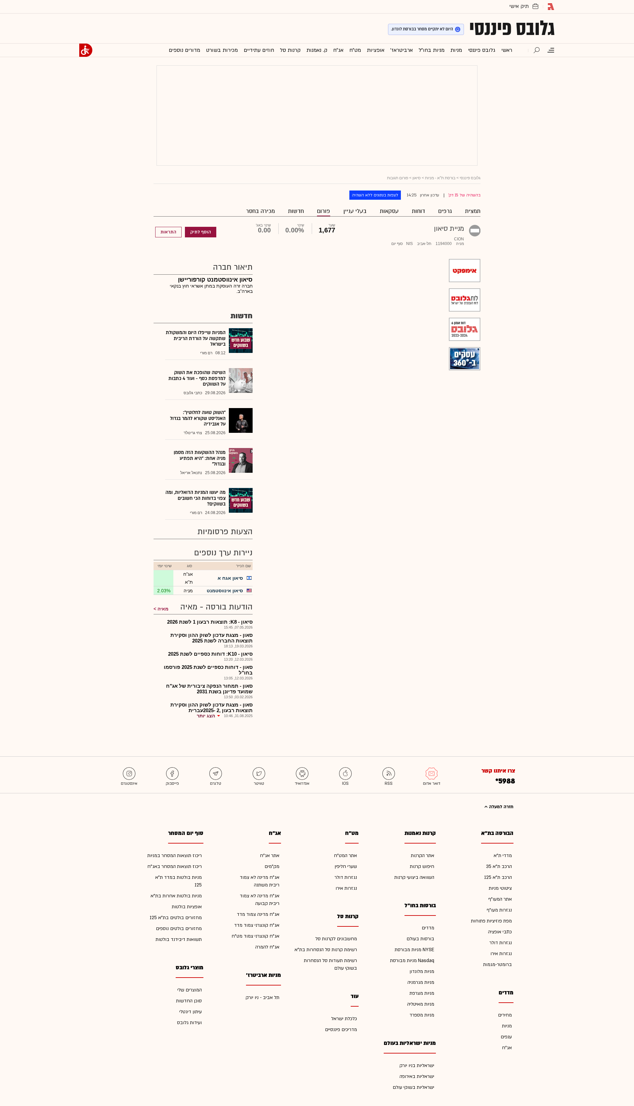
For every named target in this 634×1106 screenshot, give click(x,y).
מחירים (505, 1015)
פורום (323, 211)
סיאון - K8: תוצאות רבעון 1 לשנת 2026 (210, 622)
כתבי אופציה (500, 932)
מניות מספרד (421, 1015)
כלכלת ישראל (344, 1019)
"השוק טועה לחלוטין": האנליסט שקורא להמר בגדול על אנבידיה (198, 418)
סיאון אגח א (230, 578)
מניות (507, 1026)
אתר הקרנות (422, 855)
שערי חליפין (346, 866)
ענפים (506, 1037)
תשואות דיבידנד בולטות (179, 939)
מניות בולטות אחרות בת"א (176, 896)
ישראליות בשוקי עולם (413, 1087)
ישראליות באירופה (417, 1076)
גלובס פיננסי (512, 28)
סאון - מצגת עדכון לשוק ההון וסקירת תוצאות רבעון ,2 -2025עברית (211, 707)
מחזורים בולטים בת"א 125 (176, 918)
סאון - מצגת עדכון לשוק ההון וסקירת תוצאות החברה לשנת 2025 (211, 637)
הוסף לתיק (200, 232)
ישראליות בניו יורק (417, 1065)
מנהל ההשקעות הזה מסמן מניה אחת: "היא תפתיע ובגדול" (200, 458)
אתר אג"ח (269, 855)
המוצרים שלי (189, 990)
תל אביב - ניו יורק (262, 997)
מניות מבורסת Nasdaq (412, 960)
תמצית (472, 211)
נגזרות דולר (500, 943)
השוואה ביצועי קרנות (414, 877)
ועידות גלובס (189, 1023)
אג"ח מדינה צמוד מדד (258, 914)
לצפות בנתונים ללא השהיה (375, 195)
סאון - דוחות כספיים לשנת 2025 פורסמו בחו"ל (208, 669)
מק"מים (271, 866)
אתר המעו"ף (500, 899)
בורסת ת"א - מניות (440, 178)
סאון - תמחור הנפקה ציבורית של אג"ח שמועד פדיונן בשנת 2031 (209, 688)
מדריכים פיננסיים (341, 1029)
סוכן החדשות (189, 1001)
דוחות (418, 211)
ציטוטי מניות (500, 888)
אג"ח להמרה (267, 947)
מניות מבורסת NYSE (414, 950)
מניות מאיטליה (420, 1004)
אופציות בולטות (187, 907)
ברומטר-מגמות (497, 964)
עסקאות (389, 211)
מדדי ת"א (503, 855)
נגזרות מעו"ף (499, 910)
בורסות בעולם (420, 939)
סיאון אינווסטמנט (225, 590)
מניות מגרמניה (420, 982)
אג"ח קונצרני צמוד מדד (256, 925)
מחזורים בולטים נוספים (179, 928)
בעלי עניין (355, 211)
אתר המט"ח (345, 855)
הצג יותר (206, 715)
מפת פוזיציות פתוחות (491, 921)
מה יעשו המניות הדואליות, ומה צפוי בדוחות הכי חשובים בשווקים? (195, 498)
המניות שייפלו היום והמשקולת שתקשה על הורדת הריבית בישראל (196, 338)
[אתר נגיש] (85, 50)
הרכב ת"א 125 (498, 877)
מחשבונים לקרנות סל (336, 939)
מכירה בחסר (260, 211)
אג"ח (507, 1048)
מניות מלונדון (421, 971)
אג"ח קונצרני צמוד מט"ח (255, 936)
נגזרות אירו (501, 953)
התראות (168, 232)
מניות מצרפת (421, 993)
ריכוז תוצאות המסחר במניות (174, 855)
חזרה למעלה (500, 807)
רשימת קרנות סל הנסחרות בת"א (326, 950)
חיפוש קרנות (422, 866)
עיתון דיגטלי (190, 1012)
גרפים (445, 211)
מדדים (428, 928)
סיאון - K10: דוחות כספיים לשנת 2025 (210, 654)
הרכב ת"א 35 (499, 866)
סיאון (416, 178)
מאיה (163, 608)
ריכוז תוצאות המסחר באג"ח (174, 866)
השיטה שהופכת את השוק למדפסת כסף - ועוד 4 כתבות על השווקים (197, 378)
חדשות (296, 211)
